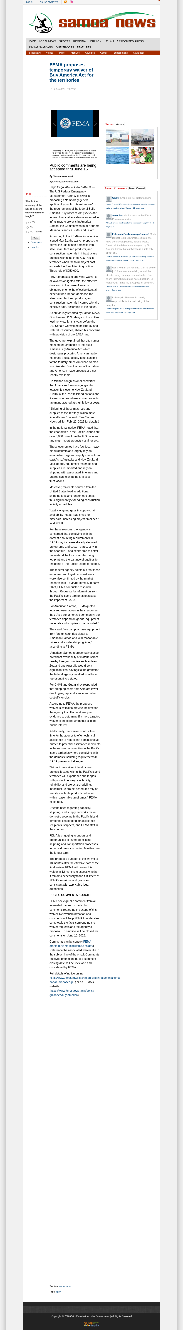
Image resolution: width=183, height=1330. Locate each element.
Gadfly (115, 198)
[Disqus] (75, 1137)
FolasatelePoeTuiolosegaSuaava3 (130, 234)
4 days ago (140, 260)
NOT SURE (36, 231)
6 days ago (130, 312)
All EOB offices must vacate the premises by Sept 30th (128, 223)
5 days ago (116, 290)
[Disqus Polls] (78, 1044)
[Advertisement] (36, 117)
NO (31, 227)
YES (32, 222)
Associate (117, 215)
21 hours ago (138, 208)
